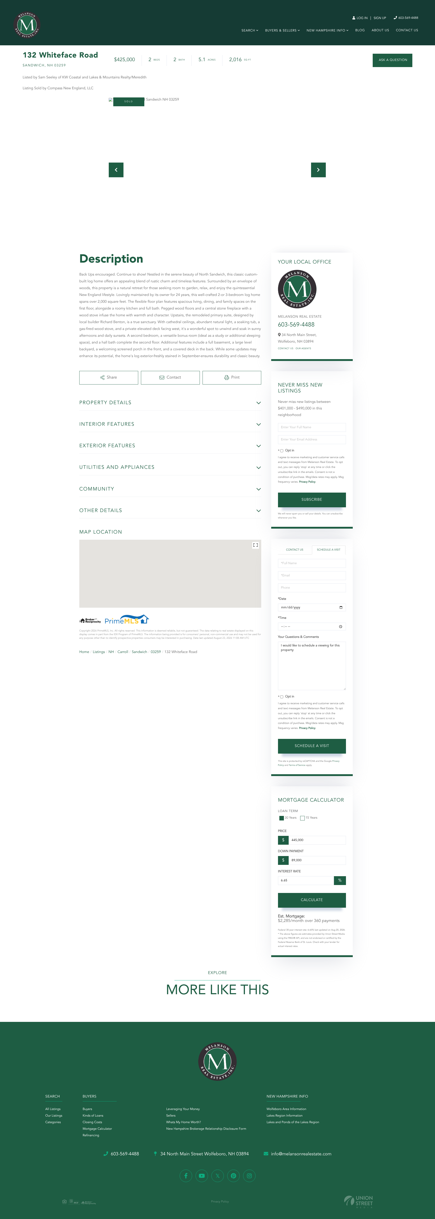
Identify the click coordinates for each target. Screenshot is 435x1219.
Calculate (312, 900)
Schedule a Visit (328, 550)
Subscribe (312, 500)
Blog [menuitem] (360, 30)
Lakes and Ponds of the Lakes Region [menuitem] (293, 1122)
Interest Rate (289, 871)
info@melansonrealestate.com (301, 1154)
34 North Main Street (204, 1154)
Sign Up (380, 18)
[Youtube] (202, 1176)
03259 (156, 652)
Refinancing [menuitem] (91, 1135)
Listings (99, 652)
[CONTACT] (392, 60)
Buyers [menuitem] (87, 1109)
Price (282, 831)
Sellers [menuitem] (171, 1115)
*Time (282, 618)
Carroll (123, 652)
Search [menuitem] (248, 30)
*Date (282, 599)
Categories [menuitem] (53, 1122)
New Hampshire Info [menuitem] (326, 30)
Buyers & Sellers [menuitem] (281, 30)
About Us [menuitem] (380, 30)
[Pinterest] (233, 1176)
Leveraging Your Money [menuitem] (183, 1109)
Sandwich (139, 652)
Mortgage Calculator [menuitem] (97, 1129)
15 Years (311, 818)
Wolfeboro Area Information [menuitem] (286, 1109)
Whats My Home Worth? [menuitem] (183, 1122)
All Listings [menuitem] (52, 1109)
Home (84, 652)
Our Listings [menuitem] (53, 1115)
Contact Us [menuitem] (407, 30)
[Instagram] (249, 1176)
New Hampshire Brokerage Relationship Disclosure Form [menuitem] (206, 1129)
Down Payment (291, 851)
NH (111, 652)
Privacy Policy (307, 482)
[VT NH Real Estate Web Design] (358, 1202)
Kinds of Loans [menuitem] (93, 1115)
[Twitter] (217, 1176)
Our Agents (303, 349)
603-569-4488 (408, 18)
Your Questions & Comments (298, 637)
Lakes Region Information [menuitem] (285, 1115)
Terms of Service (297, 765)
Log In (361, 18)
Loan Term (288, 811)
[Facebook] (186, 1176)
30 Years (291, 818)
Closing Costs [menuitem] (92, 1122)
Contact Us (285, 349)
